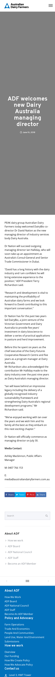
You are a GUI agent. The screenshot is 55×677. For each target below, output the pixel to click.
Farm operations (14, 624)
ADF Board (14, 546)
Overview (10, 652)
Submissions (12, 641)
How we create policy (17, 660)
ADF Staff (13, 558)
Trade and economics (17, 628)
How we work (15, 540)
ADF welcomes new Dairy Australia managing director (28, 112)
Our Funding (12, 656)
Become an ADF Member (22, 563)
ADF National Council (20, 552)
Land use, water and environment (24, 637)
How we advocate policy (19, 664)
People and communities (19, 633)
